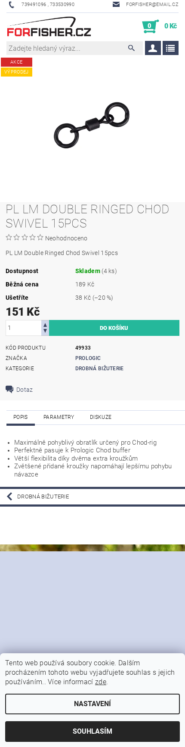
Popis (20, 417)
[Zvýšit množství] (45, 324)
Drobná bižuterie (99, 369)
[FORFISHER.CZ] (49, 26)
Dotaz (24, 389)
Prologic (88, 358)
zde (100, 682)
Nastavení (92, 704)
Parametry (58, 417)
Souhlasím (92, 731)
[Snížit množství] (45, 332)
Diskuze (100, 417)
